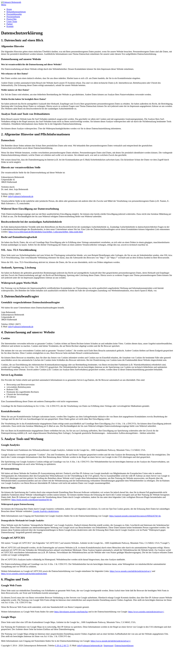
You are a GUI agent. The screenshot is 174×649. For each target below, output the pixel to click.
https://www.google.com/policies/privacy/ (146, 612)
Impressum (108, 645)
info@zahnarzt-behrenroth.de (20, 196)
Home (9, 9)
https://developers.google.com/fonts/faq (71, 612)
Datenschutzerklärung (124, 645)
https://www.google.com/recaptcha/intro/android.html (24, 573)
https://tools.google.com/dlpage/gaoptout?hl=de (31, 499)
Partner (10, 24)
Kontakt (10, 26)
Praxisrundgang (13, 16)
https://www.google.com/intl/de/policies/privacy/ (130, 571)
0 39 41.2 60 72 (62, 645)
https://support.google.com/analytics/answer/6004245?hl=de (135, 516)
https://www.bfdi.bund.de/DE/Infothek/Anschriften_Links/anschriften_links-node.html (46, 232)
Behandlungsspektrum (16, 12)
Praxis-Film (11, 19)
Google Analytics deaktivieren (46, 511)
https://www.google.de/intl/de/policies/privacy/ (110, 641)
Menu (3, 5)
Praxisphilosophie (14, 14)
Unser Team (12, 21)
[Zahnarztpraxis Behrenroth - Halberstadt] (11, 2)
